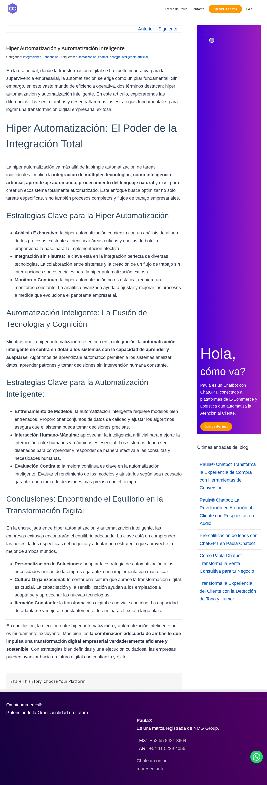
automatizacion (86, 57)
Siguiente (167, 28)
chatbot (103, 57)
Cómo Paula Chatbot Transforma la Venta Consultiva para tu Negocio (227, 563)
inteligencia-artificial (134, 57)
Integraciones (32, 57)
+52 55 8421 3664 (168, 740)
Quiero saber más (216, 426)
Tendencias (50, 57)
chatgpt (115, 57)
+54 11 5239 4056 (167, 748)
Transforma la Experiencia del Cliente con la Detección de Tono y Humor (228, 591)
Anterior (146, 28)
